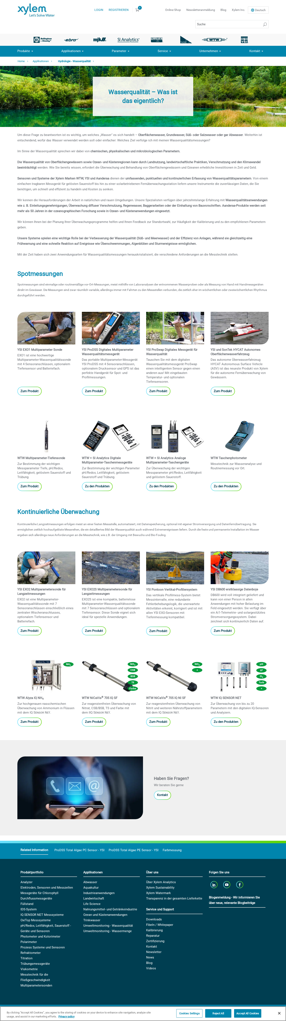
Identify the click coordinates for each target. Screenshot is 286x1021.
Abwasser (90, 882)
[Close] (279, 1013)
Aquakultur (91, 887)
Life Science (91, 904)
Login (98, 10)
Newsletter (153, 952)
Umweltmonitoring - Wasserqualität (108, 926)
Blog (223, 10)
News (150, 957)
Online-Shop (173, 10)
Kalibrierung (154, 930)
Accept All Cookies (247, 1013)
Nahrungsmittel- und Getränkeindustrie (110, 909)
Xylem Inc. (238, 10)
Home (21, 61)
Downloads (154, 919)
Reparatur (153, 936)
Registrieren (119, 10)
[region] (143, 1013)
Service (163, 51)
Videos (151, 968)
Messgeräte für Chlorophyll (39, 893)
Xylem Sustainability (160, 887)
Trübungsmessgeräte (35, 964)
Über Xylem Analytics (161, 882)
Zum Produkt (30, 391)
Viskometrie (29, 969)
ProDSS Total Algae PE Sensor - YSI (133, 850)
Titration (26, 958)
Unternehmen (208, 51)
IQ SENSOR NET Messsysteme (42, 915)
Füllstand (27, 904)
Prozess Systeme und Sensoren (43, 947)
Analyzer (26, 882)
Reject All (218, 1013)
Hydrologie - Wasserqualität (74, 61)
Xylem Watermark (158, 893)
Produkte (23, 51)
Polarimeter (29, 942)
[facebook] (240, 884)
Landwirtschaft (93, 898)
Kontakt (254, 51)
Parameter (119, 51)
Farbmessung (172, 850)
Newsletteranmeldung (200, 10)
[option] (42, 40)
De (260, 10)
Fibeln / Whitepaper (159, 925)
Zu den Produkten (97, 486)
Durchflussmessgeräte (36, 898)
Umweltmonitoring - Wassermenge (107, 931)
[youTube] (227, 884)
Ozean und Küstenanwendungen (105, 915)
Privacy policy (66, 1016)
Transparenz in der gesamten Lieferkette (174, 898)
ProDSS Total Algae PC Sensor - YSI (79, 850)
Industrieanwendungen (99, 893)
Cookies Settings (189, 1013)
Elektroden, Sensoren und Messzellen (47, 887)
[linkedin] (214, 884)
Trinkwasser (91, 920)
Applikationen (71, 51)
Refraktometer (31, 953)
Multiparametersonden (36, 985)
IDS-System (29, 909)
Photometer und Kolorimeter (40, 936)
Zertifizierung (155, 941)
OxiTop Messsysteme (36, 920)
